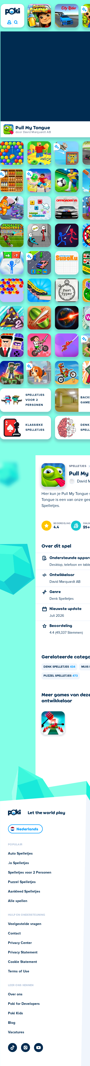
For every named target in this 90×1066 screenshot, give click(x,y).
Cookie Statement (22, 962)
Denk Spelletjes (59, 666)
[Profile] (9, 22)
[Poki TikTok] (12, 1047)
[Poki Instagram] (25, 1047)
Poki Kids (15, 1013)
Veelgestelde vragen (24, 924)
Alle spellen (17, 901)
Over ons (15, 994)
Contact (14, 933)
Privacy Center (20, 943)
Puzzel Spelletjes (61, 675)
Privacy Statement (23, 952)
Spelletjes (77, 466)
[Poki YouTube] (38, 1047)
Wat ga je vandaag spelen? (15, 22)
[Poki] (12, 11)
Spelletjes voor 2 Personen (29, 872)
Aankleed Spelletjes (24, 891)
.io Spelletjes (18, 863)
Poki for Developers (24, 1004)
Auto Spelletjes (20, 853)
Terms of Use (18, 971)
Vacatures (16, 1032)
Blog (11, 1023)
